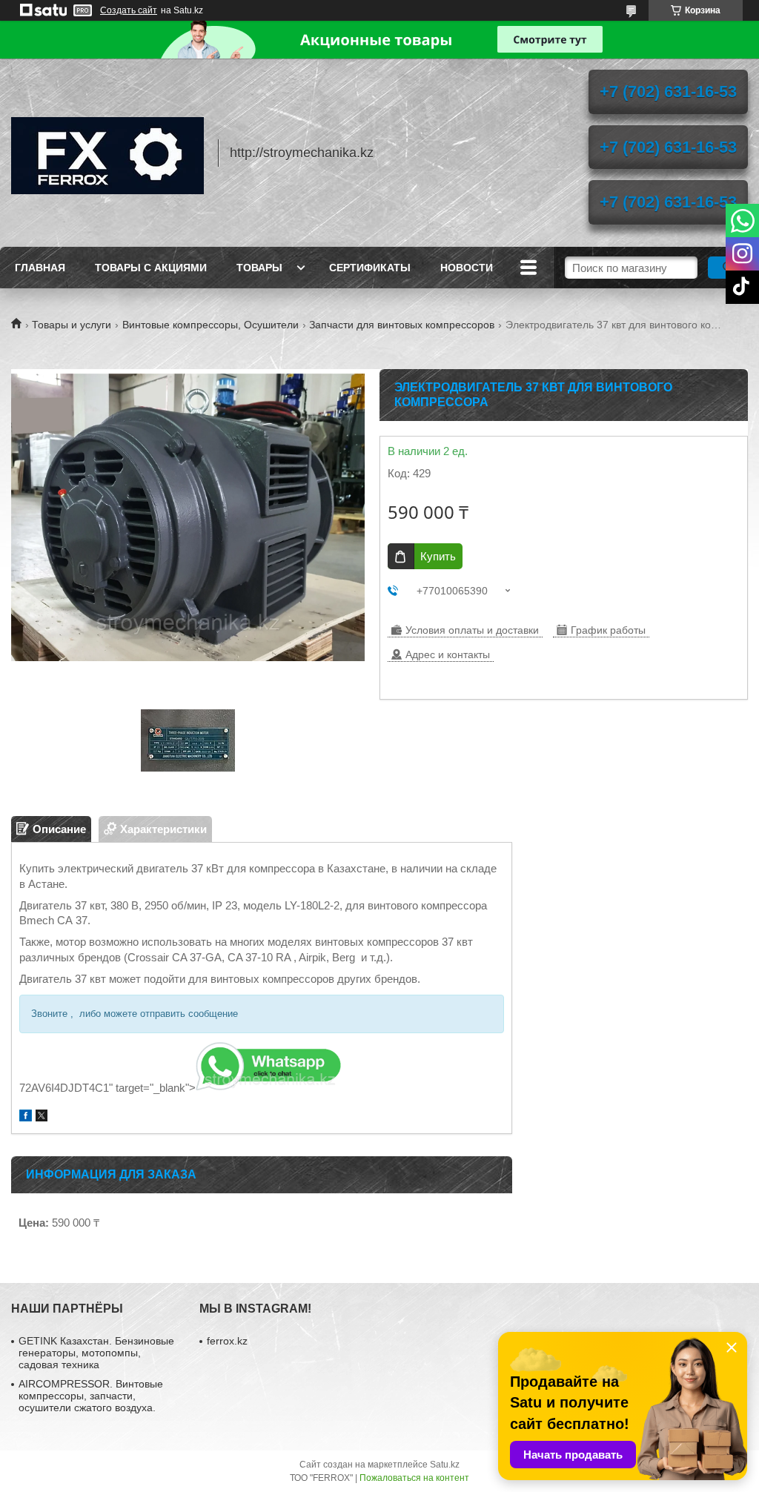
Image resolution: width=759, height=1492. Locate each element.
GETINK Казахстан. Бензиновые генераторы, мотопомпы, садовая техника (96, 1352)
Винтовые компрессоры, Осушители (210, 325)
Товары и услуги (71, 325)
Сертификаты (370, 267)
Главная (40, 267)
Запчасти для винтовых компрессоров (401, 325)
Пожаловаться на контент (414, 1478)
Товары (259, 267)
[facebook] (25, 1117)
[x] (41, 1117)
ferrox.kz (227, 1341)
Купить (438, 556)
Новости (466, 267)
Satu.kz (445, 1464)
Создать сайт (128, 10)
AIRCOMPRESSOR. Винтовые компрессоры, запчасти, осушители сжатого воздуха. (91, 1395)
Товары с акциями (151, 267)
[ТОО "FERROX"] (107, 153)
